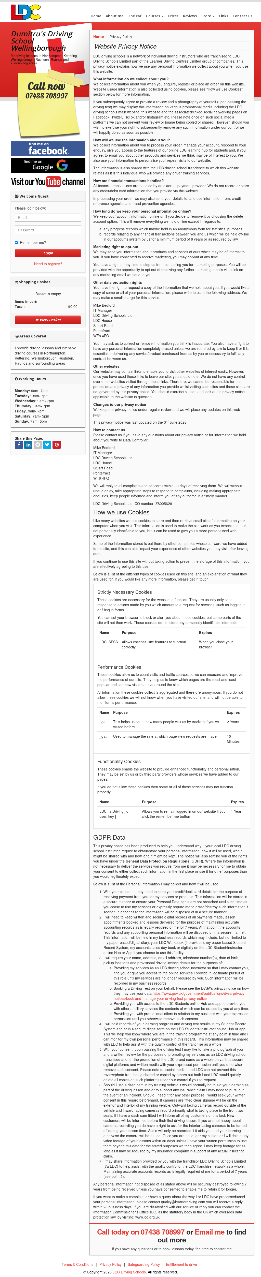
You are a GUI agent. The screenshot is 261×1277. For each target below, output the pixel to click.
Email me (210, 1231)
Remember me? (33, 242)
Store (206, 15)
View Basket (49, 319)
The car (134, 15)
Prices (173, 15)
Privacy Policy (110, 1264)
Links (223, 15)
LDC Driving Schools (129, 1271)
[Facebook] (19, 445)
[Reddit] (38, 445)
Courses (153, 15)
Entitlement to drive (181, 1264)
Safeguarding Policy (144, 1264)
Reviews (190, 15)
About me (114, 15)
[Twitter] (47, 445)
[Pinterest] (57, 445)
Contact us (242, 15)
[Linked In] (28, 445)
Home (96, 15)
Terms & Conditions (77, 1264)
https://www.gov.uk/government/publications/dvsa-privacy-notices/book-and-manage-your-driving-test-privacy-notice (180, 996)
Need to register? (48, 263)
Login (48, 252)
